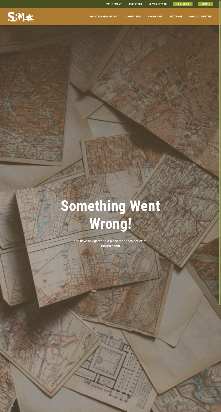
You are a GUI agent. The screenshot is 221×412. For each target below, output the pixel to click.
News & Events (158, 4)
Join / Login (182, 4)
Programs (155, 16)
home (116, 246)
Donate (206, 4)
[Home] (21, 17)
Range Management (104, 16)
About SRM (133, 16)
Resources (135, 4)
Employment (113, 4)
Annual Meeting (201, 16)
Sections (175, 16)
